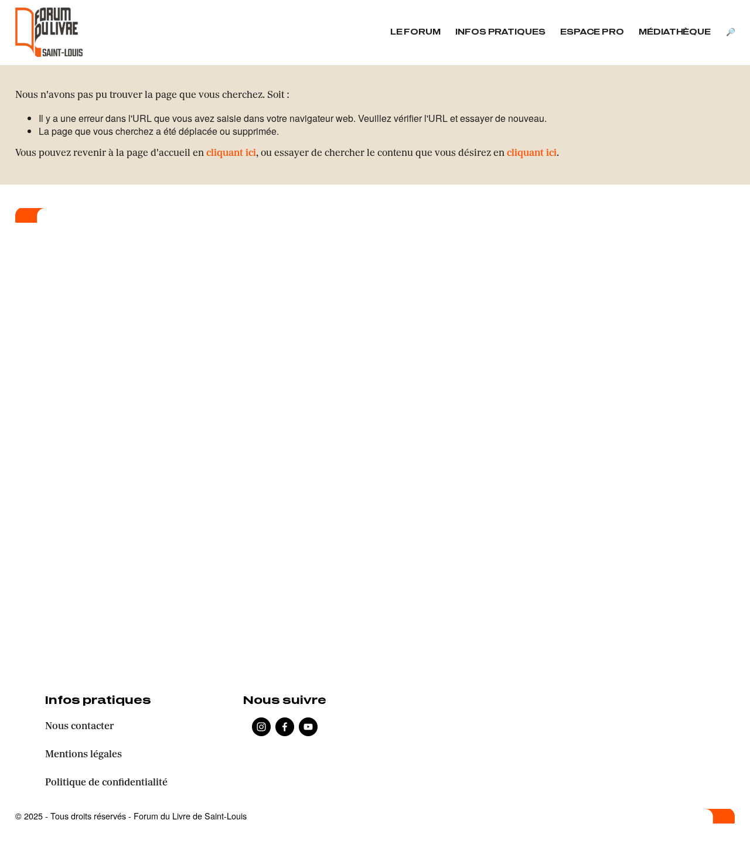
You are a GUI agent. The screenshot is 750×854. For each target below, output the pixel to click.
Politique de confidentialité (106, 783)
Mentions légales (83, 755)
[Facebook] (284, 726)
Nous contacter (79, 726)
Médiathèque (675, 32)
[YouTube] (308, 726)
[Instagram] (261, 726)
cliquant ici (231, 153)
